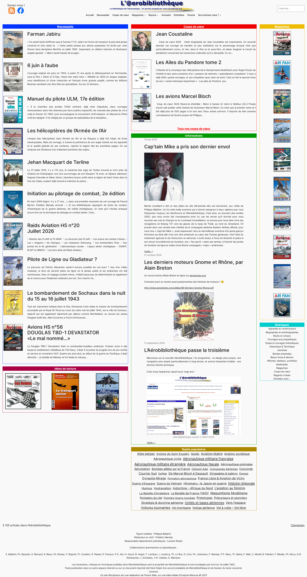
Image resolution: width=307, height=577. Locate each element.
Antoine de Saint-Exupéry (172, 454)
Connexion (297, 525)
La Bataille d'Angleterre (154, 493)
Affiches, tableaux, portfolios (282, 360)
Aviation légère (212, 454)
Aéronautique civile (167, 459)
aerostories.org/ (198, 275)
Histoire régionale (241, 483)
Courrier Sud (148, 473)
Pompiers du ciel (151, 498)
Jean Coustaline (174, 34)
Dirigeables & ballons (224, 473)
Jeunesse (282, 350)
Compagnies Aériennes (224, 469)
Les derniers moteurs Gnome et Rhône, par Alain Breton (193, 265)
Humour (147, 488)
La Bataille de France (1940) (190, 493)
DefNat (162, 473)
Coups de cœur (194, 26)
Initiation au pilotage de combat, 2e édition (76, 193)
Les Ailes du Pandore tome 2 (188, 62)
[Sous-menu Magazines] (145, 15)
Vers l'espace (236, 503)
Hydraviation (162, 488)
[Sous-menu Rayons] (157, 15)
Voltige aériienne (203, 507)
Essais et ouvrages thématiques (282, 343)
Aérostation (142, 469)
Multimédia (282, 364)
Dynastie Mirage (154, 478)
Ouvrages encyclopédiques (282, 339)
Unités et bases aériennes (204, 503)
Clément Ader (200, 469)
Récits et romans (282, 335)
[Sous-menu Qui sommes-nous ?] (220, 15)
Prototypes (205, 498)
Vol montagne (181, 507)
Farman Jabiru (43, 34)
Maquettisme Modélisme (229, 493)
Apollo (195, 454)
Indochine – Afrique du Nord (193, 488)
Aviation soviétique (237, 454)
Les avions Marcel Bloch (183, 96)
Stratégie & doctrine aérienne (162, 503)
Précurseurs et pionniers (230, 498)
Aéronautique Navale (203, 464)
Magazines (282, 26)
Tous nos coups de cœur (193, 128)
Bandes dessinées (282, 353)
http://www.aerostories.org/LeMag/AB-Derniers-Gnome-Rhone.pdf (179, 287)
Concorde (246, 469)
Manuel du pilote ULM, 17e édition (65, 99)
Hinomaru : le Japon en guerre (205, 483)
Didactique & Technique (282, 346)
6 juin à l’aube (42, 65)
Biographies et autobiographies (282, 332)
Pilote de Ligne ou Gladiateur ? (62, 259)
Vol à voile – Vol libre (231, 508)
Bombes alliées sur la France (171, 469)
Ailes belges (146, 454)
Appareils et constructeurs (282, 328)
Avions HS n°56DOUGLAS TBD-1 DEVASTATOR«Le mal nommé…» (63, 332)
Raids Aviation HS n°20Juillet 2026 (53, 228)
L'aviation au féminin (230, 488)
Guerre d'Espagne (143, 483)
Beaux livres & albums (282, 357)
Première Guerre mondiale (179, 498)
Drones (243, 473)
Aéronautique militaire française (208, 459)
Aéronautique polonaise (236, 464)
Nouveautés (65, 26)
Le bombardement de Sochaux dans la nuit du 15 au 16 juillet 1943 (76, 296)
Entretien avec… (282, 378)
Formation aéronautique (182, 478)
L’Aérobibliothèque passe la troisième (186, 350)
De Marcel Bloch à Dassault (188, 473)
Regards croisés (282, 375)
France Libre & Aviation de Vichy (221, 478)
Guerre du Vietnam (169, 483)
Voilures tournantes (155, 508)
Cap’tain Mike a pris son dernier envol (187, 146)
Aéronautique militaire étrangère (160, 464)
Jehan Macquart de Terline (58, 162)
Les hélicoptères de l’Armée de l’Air (67, 130)
